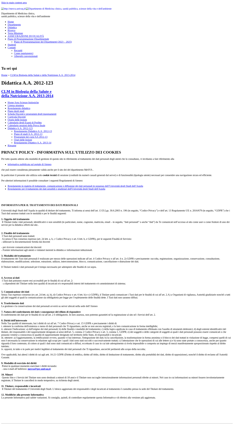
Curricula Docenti (17, 117)
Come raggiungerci (23, 53)
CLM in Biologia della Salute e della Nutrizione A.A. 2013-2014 (42, 75)
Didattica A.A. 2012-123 (20, 128)
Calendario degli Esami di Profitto (25, 122)
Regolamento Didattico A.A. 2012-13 (33, 131)
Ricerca (11, 30)
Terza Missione (15, 33)
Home (11, 21)
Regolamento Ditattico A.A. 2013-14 (32, 142)
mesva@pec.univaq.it (39, 369)
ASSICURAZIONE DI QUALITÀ (26, 36)
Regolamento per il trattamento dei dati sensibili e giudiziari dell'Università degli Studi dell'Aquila (56, 189)
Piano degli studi (16, 111)
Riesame (12, 145)
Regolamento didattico (19, 108)
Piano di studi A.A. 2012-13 (28, 134)
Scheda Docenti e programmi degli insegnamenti (32, 114)
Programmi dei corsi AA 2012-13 (30, 137)
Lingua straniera (16, 105)
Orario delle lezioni (17, 119)
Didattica (12, 27)
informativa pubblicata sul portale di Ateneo (29, 164)
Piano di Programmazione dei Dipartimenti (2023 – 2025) (43, 41)
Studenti (12, 44)
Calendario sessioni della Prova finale (26, 125)
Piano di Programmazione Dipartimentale (28, 39)
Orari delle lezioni (23, 139)
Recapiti (18, 50)
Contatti (12, 47)
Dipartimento (14, 24)
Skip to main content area (14, 2)
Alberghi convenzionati (26, 56)
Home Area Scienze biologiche (23, 102)
